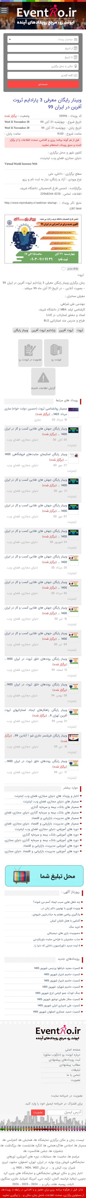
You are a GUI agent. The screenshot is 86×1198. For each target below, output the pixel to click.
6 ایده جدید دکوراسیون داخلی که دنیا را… (56, 946)
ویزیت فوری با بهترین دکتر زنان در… (60, 908)
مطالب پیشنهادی (69, 1065)
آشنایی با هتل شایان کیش (65, 921)
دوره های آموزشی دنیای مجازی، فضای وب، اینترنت (47, 829)
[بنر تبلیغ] (44, 876)
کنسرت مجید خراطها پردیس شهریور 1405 (57, 968)
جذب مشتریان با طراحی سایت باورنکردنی (56, 939)
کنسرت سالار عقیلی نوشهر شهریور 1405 (58, 999)
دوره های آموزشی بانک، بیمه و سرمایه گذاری (51, 835)
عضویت (75, 1080)
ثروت (80, 330)
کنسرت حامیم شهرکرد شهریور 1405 (61, 987)
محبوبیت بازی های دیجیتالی (63, 933)
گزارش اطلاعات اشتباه (43, 388)
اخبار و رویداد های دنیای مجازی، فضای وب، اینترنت (46, 796)
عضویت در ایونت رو (30, 360)
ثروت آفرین (66, 330)
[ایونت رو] (46, 15)
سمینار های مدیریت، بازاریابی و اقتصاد (55, 818)
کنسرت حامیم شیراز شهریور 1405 (62, 974)
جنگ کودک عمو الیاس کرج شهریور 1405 (57, 993)
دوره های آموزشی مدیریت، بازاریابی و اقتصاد (51, 846)
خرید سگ (74, 927)
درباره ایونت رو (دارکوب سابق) (62, 1055)
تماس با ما (73, 1075)
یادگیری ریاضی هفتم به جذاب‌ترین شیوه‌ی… (55, 914)
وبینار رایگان (21, 330)
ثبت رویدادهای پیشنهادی (64, 1060)
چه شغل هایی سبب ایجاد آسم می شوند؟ (56, 902)
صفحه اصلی (72, 1050)
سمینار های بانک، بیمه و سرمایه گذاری (55, 807)
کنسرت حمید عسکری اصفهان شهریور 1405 (56, 1012)
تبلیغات (75, 1070)
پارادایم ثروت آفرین (43, 330)
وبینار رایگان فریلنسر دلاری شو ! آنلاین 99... (40, 735)
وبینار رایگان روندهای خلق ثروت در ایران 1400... (36, 659)
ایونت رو (56, 360)
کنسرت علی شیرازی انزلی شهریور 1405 (59, 1006)
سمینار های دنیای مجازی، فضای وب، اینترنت (51, 801)
